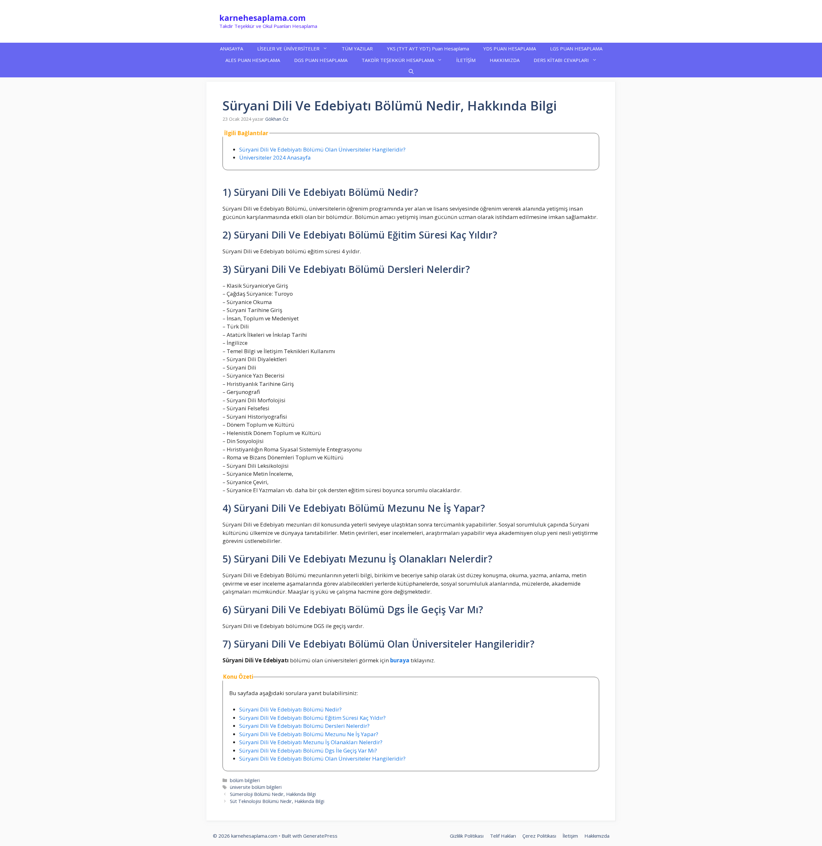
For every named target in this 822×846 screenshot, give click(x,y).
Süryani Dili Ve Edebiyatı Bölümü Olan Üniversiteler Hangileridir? (322, 149)
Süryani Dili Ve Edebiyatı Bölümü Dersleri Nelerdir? (304, 725)
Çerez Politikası (539, 836)
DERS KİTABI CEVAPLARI (561, 60)
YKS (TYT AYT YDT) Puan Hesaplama (428, 48)
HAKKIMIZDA (505, 60)
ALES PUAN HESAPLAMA (252, 60)
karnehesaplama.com (262, 17)
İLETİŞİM (466, 60)
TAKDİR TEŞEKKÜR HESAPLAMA (398, 60)
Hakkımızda (596, 836)
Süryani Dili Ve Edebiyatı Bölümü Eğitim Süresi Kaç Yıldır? (312, 717)
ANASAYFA (231, 48)
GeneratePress (320, 836)
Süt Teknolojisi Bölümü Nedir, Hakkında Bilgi (277, 801)
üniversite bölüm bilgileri (256, 787)
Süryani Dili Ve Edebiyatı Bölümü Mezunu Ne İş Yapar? (308, 734)
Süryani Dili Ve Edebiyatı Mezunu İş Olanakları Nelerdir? (310, 742)
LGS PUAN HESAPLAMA (576, 48)
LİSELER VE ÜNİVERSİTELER (288, 48)
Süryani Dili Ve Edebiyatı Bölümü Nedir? (290, 709)
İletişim (570, 836)
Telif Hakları (503, 836)
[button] (411, 71)
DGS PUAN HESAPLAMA (320, 60)
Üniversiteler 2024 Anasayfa (275, 157)
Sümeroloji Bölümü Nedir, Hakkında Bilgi (273, 794)
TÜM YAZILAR (357, 48)
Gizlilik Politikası (467, 836)
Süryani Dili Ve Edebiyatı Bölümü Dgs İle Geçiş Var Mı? (308, 750)
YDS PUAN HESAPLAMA (509, 48)
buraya (399, 660)
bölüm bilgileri (245, 780)
